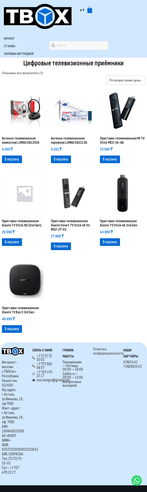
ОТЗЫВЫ (9, 46)
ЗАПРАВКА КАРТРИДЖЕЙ (19, 54)
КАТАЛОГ (9, 38)
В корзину (12, 159)
